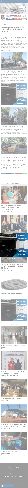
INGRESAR (14, 470)
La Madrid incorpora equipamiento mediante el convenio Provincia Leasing (12, 237)
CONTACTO (15, 465)
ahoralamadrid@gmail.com (14, 479)
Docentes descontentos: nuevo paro (13, 347)
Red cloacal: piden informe (11, 294)
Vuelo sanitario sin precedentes (9, 453)
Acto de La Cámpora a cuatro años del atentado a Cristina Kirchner (12, 266)
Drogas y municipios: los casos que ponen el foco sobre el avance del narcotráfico (13, 373)
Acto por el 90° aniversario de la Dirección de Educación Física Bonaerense (13, 426)
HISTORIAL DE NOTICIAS (14, 467)
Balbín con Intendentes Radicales (11, 400)
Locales (4, 24)
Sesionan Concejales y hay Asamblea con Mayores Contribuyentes (11, 207)
